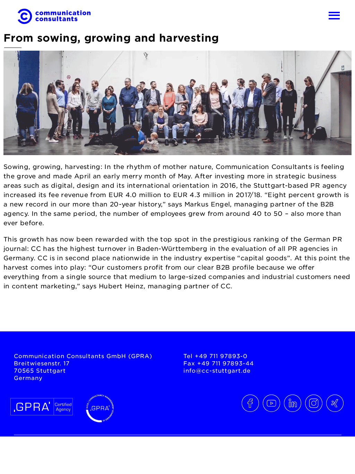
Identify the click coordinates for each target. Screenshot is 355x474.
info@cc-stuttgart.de (217, 370)
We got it (28, 314)
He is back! (324, 314)
